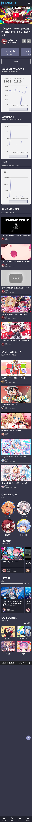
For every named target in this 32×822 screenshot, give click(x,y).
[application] (16, 98)
